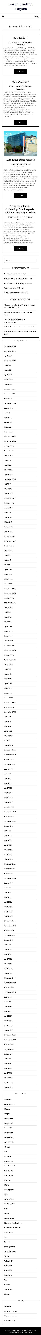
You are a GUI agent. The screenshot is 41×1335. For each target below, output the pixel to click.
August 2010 (8, 940)
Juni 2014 (7, 721)
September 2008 (10, 1049)
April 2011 (8, 902)
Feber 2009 (8, 1025)
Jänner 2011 (8, 916)
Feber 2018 (8, 527)
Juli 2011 (7, 888)
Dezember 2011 (10, 864)
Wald (6, 1280)
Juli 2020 (7, 460)
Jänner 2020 (8, 474)
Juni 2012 (7, 835)
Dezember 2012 (10, 807)
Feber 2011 (8, 911)
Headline (7, 1180)
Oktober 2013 (9, 759)
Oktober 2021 (9, 398)
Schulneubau (8, 1232)
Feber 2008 (8, 1082)
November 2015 (10, 650)
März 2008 (8, 1078)
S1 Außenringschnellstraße (13, 1223)
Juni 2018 (7, 517)
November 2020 (10, 441)
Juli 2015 (7, 669)
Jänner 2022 (8, 384)
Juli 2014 (7, 717)
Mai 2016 (7, 622)
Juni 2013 (7, 778)
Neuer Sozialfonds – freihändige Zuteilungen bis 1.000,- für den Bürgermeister (20, 209)
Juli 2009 (7, 1002)
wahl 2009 (8, 1266)
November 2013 (10, 755)
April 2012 (8, 845)
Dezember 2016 (10, 588)
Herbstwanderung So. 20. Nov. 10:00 (17, 293)
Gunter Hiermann (20, 167)
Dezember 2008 (10, 1035)
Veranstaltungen (10, 1251)
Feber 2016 (8, 636)
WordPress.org (9, 1320)
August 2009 (8, 997)
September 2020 (10, 451)
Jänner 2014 (8, 745)
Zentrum (7, 1294)
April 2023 (8, 356)
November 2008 (10, 1040)
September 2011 (10, 878)
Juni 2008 (7, 1063)
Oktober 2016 (9, 598)
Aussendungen (9, 1104)
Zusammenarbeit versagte (20, 159)
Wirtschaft (8, 1289)
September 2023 (10, 351)
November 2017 (10, 541)
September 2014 (10, 712)
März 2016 (8, 631)
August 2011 (8, 883)
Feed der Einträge (10, 1311)
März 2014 (8, 736)
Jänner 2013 (8, 802)
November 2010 (10, 926)
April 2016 (8, 626)
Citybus (7, 1147)
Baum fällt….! (21, 37)
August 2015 (8, 664)
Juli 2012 (7, 831)
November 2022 (10, 360)
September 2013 (10, 764)
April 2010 (8, 959)
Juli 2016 (7, 612)
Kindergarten (9, 1190)
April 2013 (8, 788)
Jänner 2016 (8, 641)
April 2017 (8, 569)
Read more (20, 71)
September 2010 (10, 935)
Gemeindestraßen (10, 1166)
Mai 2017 (7, 565)
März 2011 (8, 907)
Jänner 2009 (8, 1030)
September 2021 (10, 403)
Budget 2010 (9, 1123)
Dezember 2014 (10, 702)
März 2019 (8, 489)
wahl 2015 (8, 1270)
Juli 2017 (7, 555)
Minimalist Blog (14, 1332)
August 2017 (8, 550)
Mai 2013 (7, 783)
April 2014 (8, 731)
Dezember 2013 (10, 750)
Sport (6, 1237)
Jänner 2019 (8, 493)
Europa (6, 1152)
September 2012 (10, 821)
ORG (6, 1209)
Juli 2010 (7, 945)
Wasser (7, 1285)
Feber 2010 (8, 968)
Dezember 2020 (10, 436)
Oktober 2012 (9, 816)
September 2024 (10, 346)
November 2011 (10, 869)
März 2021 (8, 427)
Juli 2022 (7, 365)
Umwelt (7, 1242)
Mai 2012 (7, 840)
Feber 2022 (8, 379)
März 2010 (8, 964)
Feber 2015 (8, 693)
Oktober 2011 (9, 873)
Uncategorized (9, 1247)
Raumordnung (9, 1218)
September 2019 (10, 479)
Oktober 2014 (9, 707)
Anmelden (7, 1306)
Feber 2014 (8, 740)
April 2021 (8, 422)
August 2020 (8, 455)
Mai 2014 (7, 726)
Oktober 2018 (9, 503)
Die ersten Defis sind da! (27, 327)
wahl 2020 (8, 1275)
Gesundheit (8, 1171)
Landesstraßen (9, 1204)
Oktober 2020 (9, 446)
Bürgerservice (9, 1142)
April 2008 (8, 1073)
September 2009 (10, 992)
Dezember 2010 (10, 921)
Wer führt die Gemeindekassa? (15, 274)
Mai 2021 (7, 417)
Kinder (6, 1185)
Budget (6, 1114)
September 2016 (10, 603)
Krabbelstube (9, 1199)
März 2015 (8, 688)
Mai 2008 (7, 1068)
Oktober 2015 (9, 655)
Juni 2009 (7, 1006)
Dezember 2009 (10, 978)
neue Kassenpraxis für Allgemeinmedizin (18, 283)
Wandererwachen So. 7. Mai (14, 288)
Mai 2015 (7, 679)
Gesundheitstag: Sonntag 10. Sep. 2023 (18, 278)
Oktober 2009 (9, 987)
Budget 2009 (9, 1118)
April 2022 (8, 375)
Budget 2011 (9, 1128)
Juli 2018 (7, 512)
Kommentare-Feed (10, 1316)
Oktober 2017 (9, 546)
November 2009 (10, 983)
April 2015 (8, 683)
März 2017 (8, 574)
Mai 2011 (7, 897)
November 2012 (10, 812)
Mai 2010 (7, 954)
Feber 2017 (8, 579)
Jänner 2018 (8, 531)
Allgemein (7, 1099)
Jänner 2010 (8, 973)
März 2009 (8, 1021)
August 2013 (8, 769)
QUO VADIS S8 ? (20, 82)
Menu (37, 16)
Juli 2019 (7, 484)
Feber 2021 (8, 432)
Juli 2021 (7, 413)
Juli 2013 (7, 774)
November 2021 (10, 394)
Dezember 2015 (10, 645)
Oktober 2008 (9, 1044)
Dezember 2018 (10, 498)
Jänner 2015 (8, 698)
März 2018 (8, 522)
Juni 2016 (7, 617)
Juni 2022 (7, 370)
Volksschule (8, 1261)
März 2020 (8, 470)
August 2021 (8, 408)
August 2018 (8, 508)
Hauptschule (8, 1175)
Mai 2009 (7, 1011)
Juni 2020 (7, 465)
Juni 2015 (7, 674)
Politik (6, 1213)
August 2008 (8, 1054)
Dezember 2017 (10, 536)
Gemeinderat (8, 1161)
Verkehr (7, 1256)
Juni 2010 (7, 949)
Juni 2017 (7, 560)
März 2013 (8, 793)
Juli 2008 (7, 1059)
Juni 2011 (7, 892)
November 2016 (10, 593)
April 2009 (8, 1016)
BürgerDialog (9, 1137)
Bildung (7, 1109)
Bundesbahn (8, 1133)
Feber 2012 (8, 854)
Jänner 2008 (8, 1087)
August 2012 (8, 826)
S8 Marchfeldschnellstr (12, 1228)
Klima (6, 1194)
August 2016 (8, 607)
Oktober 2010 (9, 930)
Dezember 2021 (10, 389)
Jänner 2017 (8, 584)
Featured (7, 1156)
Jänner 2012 (8, 859)
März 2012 (8, 850)
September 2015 (10, 660)
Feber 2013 (8, 797)
